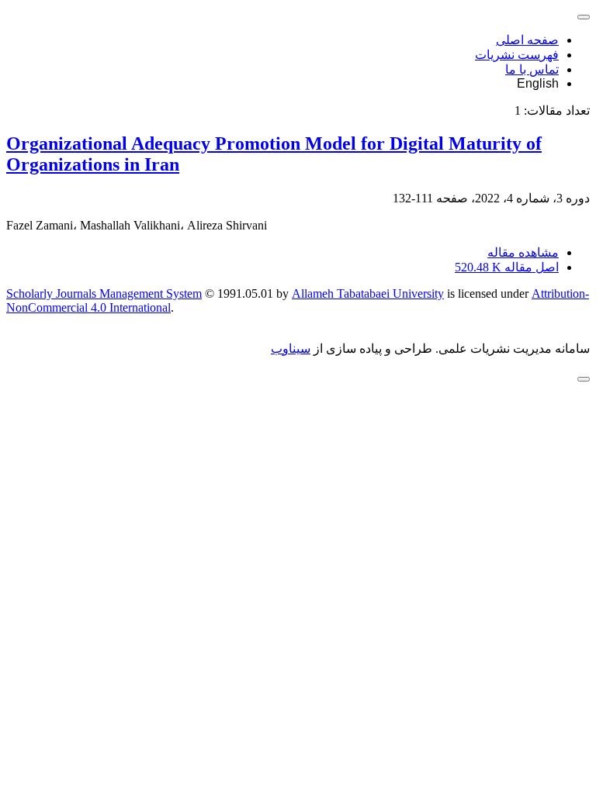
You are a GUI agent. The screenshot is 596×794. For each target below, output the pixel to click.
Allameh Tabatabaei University (368, 293)
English (538, 83)
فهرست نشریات (517, 54)
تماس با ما (532, 69)
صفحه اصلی (527, 40)
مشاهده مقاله (523, 252)
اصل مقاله (507, 267)
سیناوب (290, 348)
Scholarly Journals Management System (104, 293)
